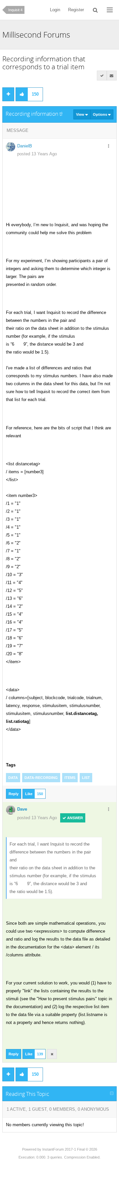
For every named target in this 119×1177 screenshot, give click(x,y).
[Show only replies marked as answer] (102, 75)
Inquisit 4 (15, 10)
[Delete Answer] (52, 1054)
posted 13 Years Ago (37, 153)
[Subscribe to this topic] (112, 75)
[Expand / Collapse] (111, 1094)
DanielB (24, 145)
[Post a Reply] (8, 94)
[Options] (108, 146)
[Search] (95, 10)
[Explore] (110, 10)
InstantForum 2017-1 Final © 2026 (69, 1149)
